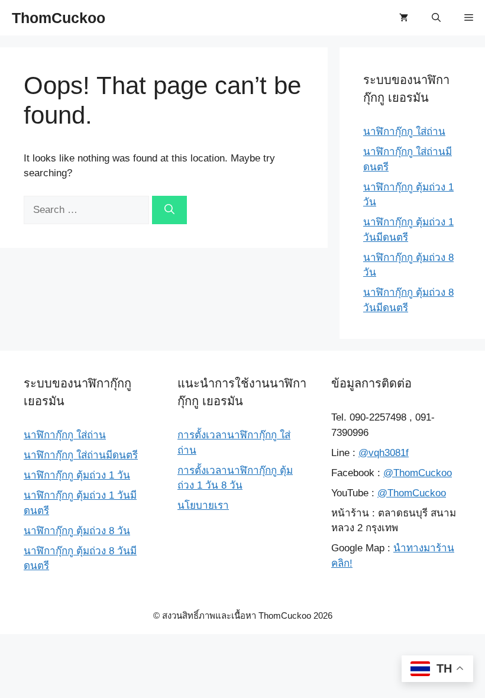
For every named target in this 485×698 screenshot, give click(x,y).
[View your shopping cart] (403, 17)
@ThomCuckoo (417, 473)
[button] (436, 17)
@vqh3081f (383, 452)
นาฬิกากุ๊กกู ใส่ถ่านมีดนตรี (81, 455)
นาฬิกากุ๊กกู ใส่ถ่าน (404, 131)
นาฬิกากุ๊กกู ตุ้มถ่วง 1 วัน (77, 475)
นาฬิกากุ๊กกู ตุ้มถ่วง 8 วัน (77, 531)
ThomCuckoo (58, 17)
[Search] (169, 210)
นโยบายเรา (203, 505)
